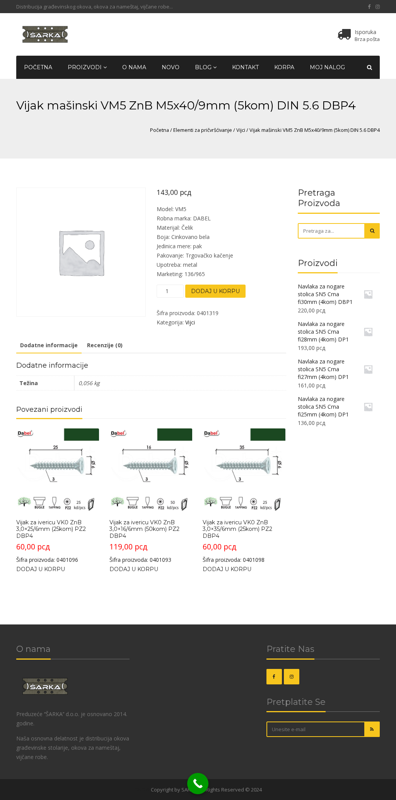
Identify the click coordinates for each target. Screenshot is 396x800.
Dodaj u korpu (215, 291)
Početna (38, 67)
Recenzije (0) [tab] (105, 345)
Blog (204, 67)
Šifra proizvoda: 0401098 (237, 541)
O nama (134, 67)
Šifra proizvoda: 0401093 (144, 541)
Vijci (240, 129)
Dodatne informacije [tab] (49, 345)
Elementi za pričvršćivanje (202, 129)
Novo (170, 67)
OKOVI (142, 789)
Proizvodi (85, 67)
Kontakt (245, 67)
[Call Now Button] (197, 783)
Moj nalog (327, 67)
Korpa (284, 67)
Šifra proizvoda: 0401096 (51, 541)
